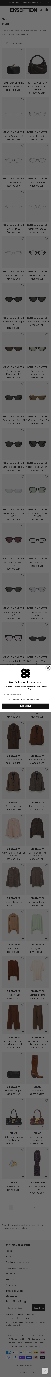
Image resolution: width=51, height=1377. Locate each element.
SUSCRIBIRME (25, 706)
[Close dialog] (48, 668)
